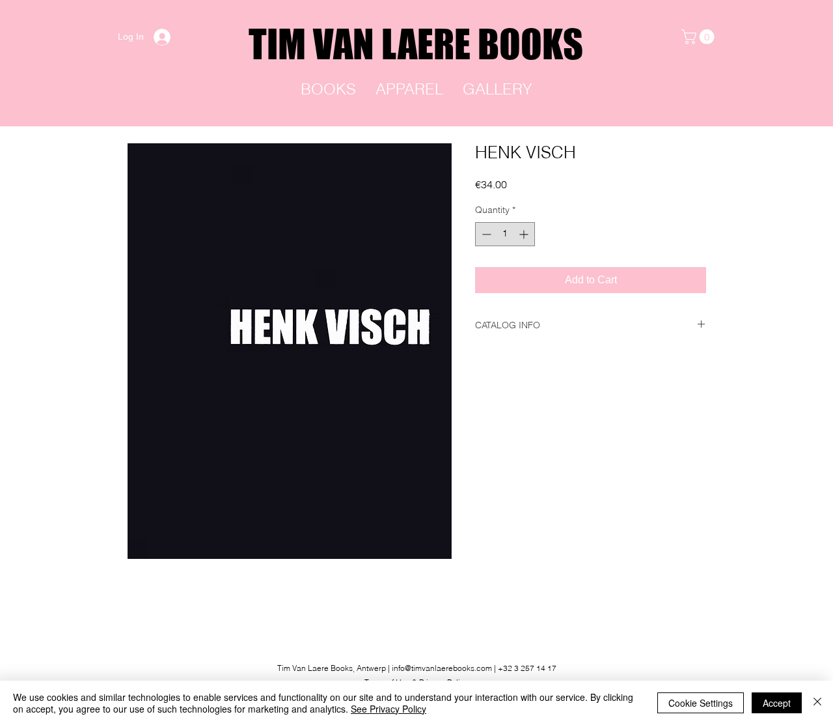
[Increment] (525, 234)
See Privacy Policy (388, 708)
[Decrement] (485, 234)
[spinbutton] (505, 234)
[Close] (817, 703)
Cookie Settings (700, 702)
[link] (699, 36)
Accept (777, 702)
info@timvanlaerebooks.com (442, 668)
